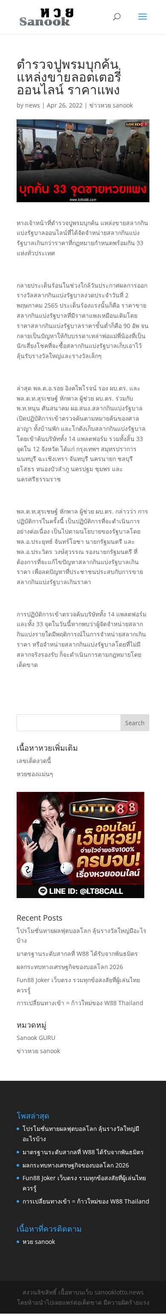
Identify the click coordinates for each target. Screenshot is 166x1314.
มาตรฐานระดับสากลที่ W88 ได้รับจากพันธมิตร (77, 953)
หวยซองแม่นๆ (35, 774)
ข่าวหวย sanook (111, 105)
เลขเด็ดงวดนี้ (34, 761)
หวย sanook (39, 1242)
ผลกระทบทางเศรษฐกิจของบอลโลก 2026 (70, 967)
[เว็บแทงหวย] (80, 896)
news (32, 105)
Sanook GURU (36, 1038)
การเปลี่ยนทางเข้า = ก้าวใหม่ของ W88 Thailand (80, 1003)
